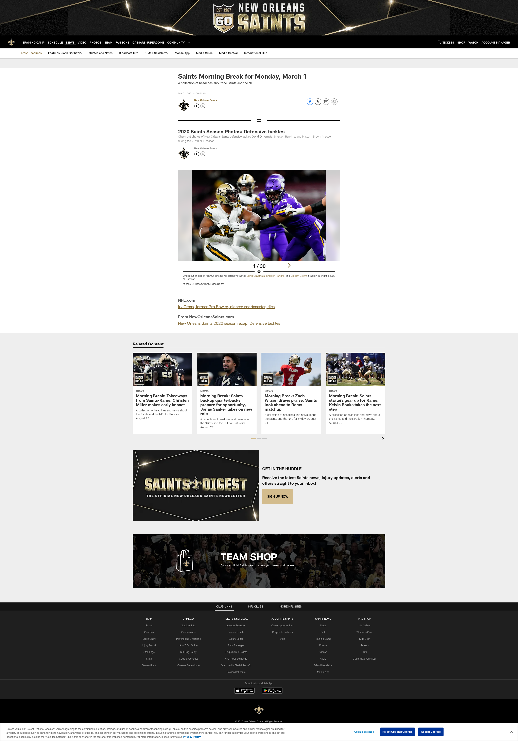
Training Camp (323, 638)
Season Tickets (236, 632)
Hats (364, 651)
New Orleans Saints (205, 100)
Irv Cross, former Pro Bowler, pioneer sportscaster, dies (226, 306)
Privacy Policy (192, 736)
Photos (323, 645)
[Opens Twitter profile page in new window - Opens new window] (203, 106)
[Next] (289, 265)
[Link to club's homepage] (11, 42)
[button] (253, 438)
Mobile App (323, 672)
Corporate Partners (282, 632)
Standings (149, 651)
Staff (282, 638)
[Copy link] (334, 101)
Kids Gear (364, 638)
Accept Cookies (431, 731)
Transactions (149, 665)
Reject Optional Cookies (397, 731)
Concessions (188, 632)
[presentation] (383, 439)
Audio (323, 658)
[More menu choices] (189, 42)
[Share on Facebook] (310, 104)
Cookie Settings (364, 731)
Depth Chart (149, 638)
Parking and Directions (188, 638)
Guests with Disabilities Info (236, 665)
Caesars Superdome (188, 665)
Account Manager (235, 625)
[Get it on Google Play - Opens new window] (272, 693)
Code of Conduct (188, 658)
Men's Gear (364, 625)
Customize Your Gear (364, 658)
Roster (149, 625)
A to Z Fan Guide (188, 645)
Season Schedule (236, 672)
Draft (323, 632)
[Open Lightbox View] (259, 230)
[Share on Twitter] (318, 104)
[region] (259, 732)
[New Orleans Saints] (259, 709)
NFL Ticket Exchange (236, 658)
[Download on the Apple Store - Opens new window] (244, 691)
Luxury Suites (236, 638)
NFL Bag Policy (188, 651)
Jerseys (364, 645)
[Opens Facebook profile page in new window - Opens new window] (196, 106)
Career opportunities (282, 625)
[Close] (511, 731)
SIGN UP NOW (277, 496)
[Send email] (326, 104)
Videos (323, 651)
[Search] (439, 42)
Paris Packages (236, 645)
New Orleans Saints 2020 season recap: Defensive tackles (229, 323)
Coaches (149, 632)
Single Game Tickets (236, 651)
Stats (149, 658)
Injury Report (149, 645)
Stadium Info (188, 625)
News (323, 625)
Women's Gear (364, 632)
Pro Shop (364, 618)
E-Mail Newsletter (323, 665)
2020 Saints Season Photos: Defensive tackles (231, 131)
